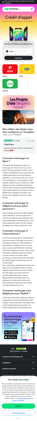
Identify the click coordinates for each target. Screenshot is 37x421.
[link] (11, 332)
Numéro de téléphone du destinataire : (18, 45)
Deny (18, 418)
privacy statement (18, 400)
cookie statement (24, 398)
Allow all (18, 406)
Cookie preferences (18, 413)
